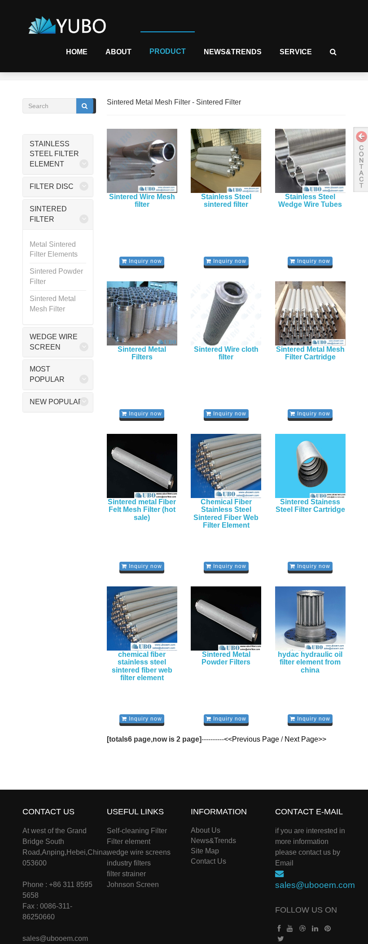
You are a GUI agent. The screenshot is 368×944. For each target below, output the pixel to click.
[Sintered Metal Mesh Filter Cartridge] (310, 313)
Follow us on (306, 909)
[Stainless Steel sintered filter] (226, 160)
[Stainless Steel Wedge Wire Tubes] (310, 160)
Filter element (128, 841)
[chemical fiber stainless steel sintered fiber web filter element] (142, 618)
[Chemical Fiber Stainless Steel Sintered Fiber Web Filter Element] (226, 466)
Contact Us (208, 861)
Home (77, 52)
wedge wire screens (139, 852)
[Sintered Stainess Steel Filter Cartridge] (310, 466)
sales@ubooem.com (55, 938)
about (118, 52)
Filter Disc (52, 186)
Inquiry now (144, 261)
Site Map (205, 851)
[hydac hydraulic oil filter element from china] (310, 618)
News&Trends (233, 52)
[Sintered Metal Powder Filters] (226, 618)
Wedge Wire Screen (54, 342)
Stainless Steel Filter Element (54, 154)
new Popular (56, 402)
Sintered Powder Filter (56, 276)
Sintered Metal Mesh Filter (53, 304)
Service (296, 52)
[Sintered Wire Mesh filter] (142, 160)
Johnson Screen (133, 884)
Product (167, 51)
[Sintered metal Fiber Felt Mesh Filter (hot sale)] (142, 466)
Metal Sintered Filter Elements (54, 249)
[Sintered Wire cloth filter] (226, 313)
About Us (205, 830)
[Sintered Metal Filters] (142, 313)
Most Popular (47, 374)
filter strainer (126, 874)
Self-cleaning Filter (137, 831)
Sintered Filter (48, 214)
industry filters (129, 863)
